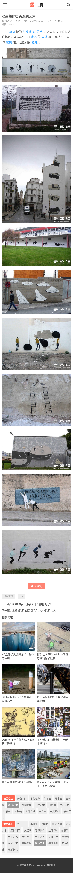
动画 (12, 32)
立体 (45, 37)
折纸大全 (57, 824)
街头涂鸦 (29, 32)
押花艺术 (64, 805)
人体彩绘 (30, 811)
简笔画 (47, 798)
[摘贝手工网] (36, 5)
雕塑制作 (40, 830)
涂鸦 (34, 37)
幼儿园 (45, 824)
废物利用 (15, 830)
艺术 (39, 32)
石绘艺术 (40, 805)
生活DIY (52, 830)
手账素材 (55, 811)
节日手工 (22, 824)
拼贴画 (52, 805)
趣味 (35, 42)
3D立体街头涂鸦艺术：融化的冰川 (32, 604)
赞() (38, 586)
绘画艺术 (40, 843)
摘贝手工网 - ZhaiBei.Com (33, 865)
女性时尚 (53, 836)
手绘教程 (35, 798)
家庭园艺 (13, 843)
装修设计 (53, 843)
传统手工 (26, 836)
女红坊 (27, 830)
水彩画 (42, 811)
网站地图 (51, 865)
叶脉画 (7, 811)
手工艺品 (13, 836)
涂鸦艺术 (58, 21)
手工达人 (40, 836)
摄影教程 (26, 843)
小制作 (34, 824)
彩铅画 (18, 811)
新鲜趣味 (13, 849)
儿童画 (58, 798)
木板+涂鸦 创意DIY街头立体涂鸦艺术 (34, 610)
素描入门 (22, 798)
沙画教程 (26, 805)
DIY (21, 596)
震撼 (9, 42)
